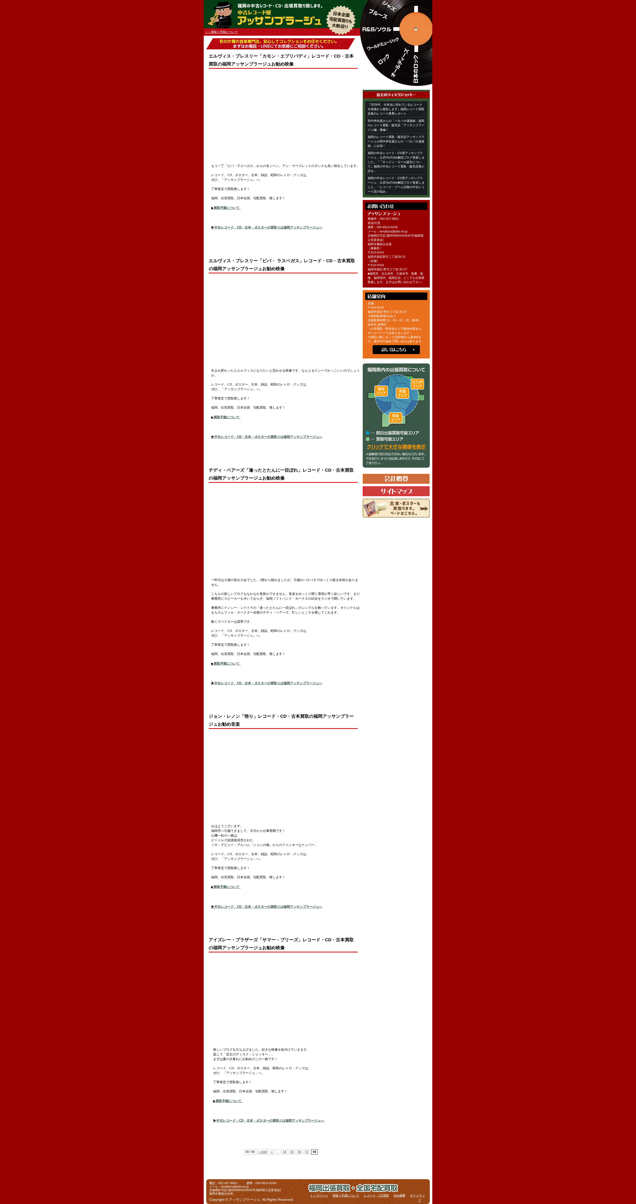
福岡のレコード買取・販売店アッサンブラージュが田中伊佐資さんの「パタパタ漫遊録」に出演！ (396, 141)
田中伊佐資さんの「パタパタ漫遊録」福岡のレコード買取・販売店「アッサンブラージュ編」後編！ (396, 125)
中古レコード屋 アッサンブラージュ (277, 19)
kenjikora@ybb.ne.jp (393, 231)
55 (292, 1152)
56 (299, 1152)
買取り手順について (345, 1195)
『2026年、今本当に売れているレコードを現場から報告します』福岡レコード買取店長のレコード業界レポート (396, 109)
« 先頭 (263, 1152)
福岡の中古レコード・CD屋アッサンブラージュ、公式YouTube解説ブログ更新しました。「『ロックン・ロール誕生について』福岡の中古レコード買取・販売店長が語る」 (396, 162)
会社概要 (399, 1195)
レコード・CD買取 (376, 1195)
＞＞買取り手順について (221, 32)
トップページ (319, 1195)
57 (307, 1152)
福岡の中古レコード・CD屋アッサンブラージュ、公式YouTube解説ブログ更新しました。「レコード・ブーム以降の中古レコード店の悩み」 (396, 184)
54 (284, 1152)
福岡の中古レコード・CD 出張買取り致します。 (299, 5)
